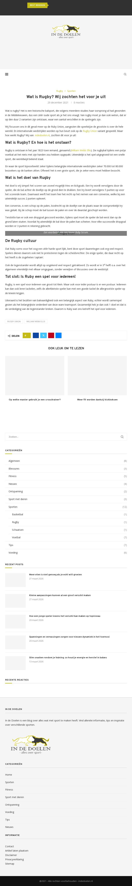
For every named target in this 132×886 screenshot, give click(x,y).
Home (8, 774)
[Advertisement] (66, 54)
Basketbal (69, 514)
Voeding (68, 552)
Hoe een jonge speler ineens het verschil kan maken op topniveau (64, 616)
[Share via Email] (59, 335)
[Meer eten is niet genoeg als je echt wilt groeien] (15, 580)
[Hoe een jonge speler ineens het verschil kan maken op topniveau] (15, 621)
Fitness (68, 476)
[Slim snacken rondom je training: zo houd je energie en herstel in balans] (15, 663)
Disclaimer (11, 855)
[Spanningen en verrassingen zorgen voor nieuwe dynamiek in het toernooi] (15, 642)
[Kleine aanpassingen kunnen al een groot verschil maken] (15, 601)
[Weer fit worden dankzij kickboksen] (97, 375)
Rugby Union (90, 131)
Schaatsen (69, 529)
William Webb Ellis (81, 150)
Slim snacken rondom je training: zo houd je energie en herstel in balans (68, 657)
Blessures (68, 468)
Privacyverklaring (14, 859)
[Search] (125, 74)
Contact (9, 846)
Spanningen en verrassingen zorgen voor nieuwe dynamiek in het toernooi (69, 637)
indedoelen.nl (42, 135)
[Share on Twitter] (43, 335)
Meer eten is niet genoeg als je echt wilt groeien (55, 574)
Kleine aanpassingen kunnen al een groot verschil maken (60, 595)
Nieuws (68, 483)
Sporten (68, 506)
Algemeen (68, 460)
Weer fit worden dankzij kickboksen (97, 399)
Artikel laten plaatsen (16, 850)
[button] (52, 5)
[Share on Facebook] (36, 335)
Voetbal (69, 537)
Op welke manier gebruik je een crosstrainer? (35, 399)
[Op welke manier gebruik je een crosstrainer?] (34, 375)
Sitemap (9, 863)
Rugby (69, 522)
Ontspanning (68, 491)
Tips (68, 545)
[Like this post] (28, 335)
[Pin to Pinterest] (51, 335)
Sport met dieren (68, 499)
